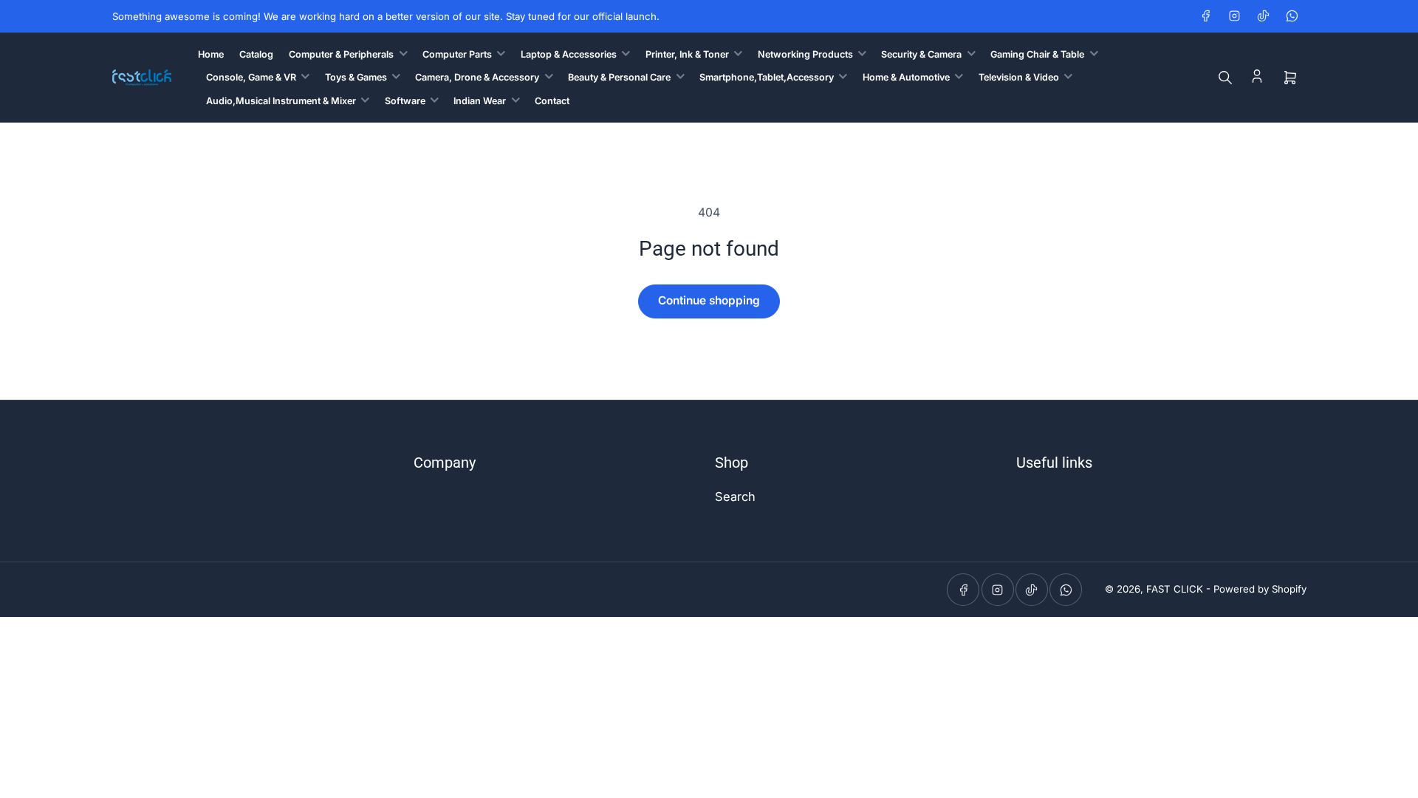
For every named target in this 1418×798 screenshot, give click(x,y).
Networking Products (805, 54)
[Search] (1225, 77)
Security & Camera (921, 54)
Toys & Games (356, 77)
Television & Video (1019, 77)
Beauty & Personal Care (619, 77)
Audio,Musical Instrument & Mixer (281, 100)
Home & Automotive (906, 77)
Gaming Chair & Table (1037, 54)
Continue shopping (709, 300)
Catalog (256, 54)
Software (405, 100)
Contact (552, 100)
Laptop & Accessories (569, 54)
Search (735, 496)
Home (211, 54)
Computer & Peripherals (341, 54)
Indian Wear (479, 100)
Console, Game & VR (251, 77)
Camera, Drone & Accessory (477, 77)
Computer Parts (457, 54)
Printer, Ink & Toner (687, 54)
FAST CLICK (1174, 589)
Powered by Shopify (1259, 589)
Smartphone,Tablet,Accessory (766, 77)
